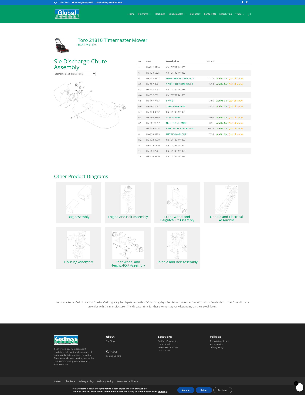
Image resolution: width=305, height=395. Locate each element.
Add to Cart (229, 78)
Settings (222, 390)
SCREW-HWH (173, 117)
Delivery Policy (217, 347)
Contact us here (113, 355)
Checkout (70, 381)
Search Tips (225, 14)
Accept (186, 390)
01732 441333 (178, 67)
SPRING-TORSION (175, 106)
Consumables (176, 14)
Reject (203, 390)
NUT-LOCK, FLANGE (176, 122)
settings (162, 391)
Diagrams (143, 14)
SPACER (170, 100)
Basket (57, 381)
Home (131, 14)
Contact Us (210, 14)
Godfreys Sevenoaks (167, 341)
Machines (160, 14)
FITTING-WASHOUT (176, 134)
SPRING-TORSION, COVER (179, 83)
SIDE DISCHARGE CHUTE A (180, 128)
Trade (238, 14)
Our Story (195, 14)
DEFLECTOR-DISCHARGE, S (180, 78)
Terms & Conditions (219, 341)
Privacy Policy (216, 344)
